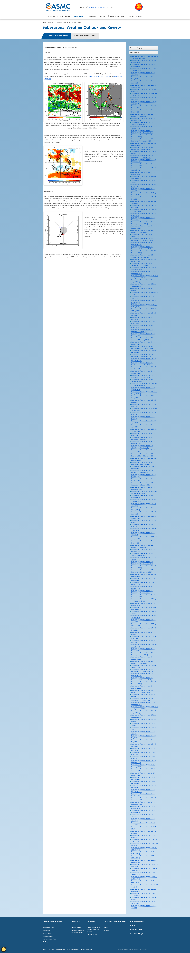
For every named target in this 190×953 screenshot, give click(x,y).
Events (106, 927)
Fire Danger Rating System (50, 942)
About (133, 925)
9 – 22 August (105, 76)
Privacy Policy (60, 949)
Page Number (134, 52)
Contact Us (101, 7)
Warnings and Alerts (48, 927)
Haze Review (46, 930)
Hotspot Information (48, 936)
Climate (92, 16)
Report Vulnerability (86, 949)
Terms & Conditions (48, 949)
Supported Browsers (73, 949)
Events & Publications (112, 16)
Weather (78, 16)
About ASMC (93, 7)
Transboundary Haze (58, 16)
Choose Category (136, 48)
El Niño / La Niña (92, 934)
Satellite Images (47, 933)
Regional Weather (76, 927)
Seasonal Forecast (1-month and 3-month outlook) (93, 929)
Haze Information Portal (49, 939)
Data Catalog (136, 16)
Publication (107, 930)
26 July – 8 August (95, 76)
